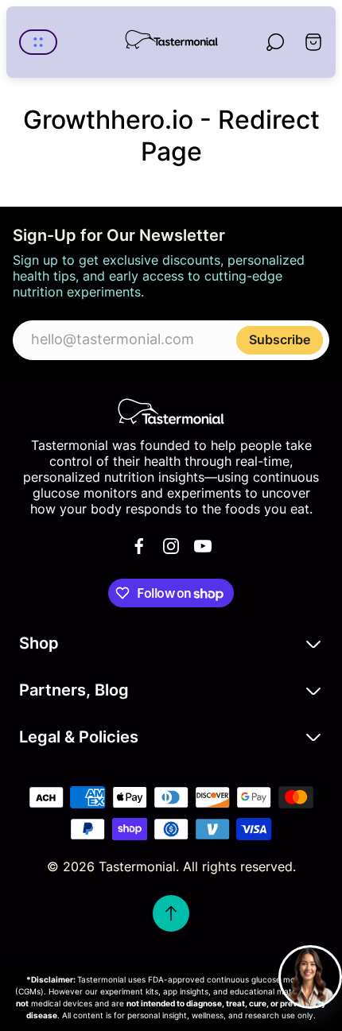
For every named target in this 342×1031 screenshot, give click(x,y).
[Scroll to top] (171, 913)
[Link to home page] (171, 411)
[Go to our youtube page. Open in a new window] (202, 546)
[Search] (275, 42)
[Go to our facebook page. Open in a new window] (139, 546)
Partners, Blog (74, 690)
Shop (39, 643)
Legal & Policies (78, 736)
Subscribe (279, 339)
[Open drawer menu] (38, 42)
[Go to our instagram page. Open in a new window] (171, 546)
